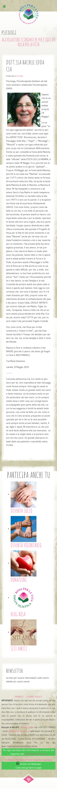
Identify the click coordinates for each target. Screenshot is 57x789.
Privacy (19, 696)
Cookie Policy (34, 696)
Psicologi (20, 76)
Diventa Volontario (26, 545)
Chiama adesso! (27, 727)
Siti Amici (19, 648)
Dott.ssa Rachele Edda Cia (25, 65)
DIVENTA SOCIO (21, 510)
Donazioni (19, 579)
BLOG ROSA (18, 614)
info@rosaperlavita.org (18, 731)
